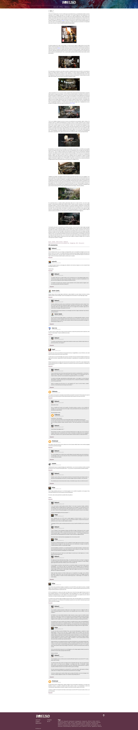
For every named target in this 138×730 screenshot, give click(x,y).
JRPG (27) (90, 721)
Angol (53, 349)
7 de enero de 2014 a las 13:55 (56, 329)
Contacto (73, 7)
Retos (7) (65, 723)
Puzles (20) (98, 722)
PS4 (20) (79, 722)
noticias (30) (60, 726)
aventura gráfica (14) (66, 725)
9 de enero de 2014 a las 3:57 (56, 392)
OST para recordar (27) (62, 722)
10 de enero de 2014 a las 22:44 (59, 402)
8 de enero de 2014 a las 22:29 (56, 350)
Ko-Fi (78, 7)
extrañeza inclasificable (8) (85, 725)
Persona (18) (93, 722)
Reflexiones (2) (60, 723)
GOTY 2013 (72, 103)
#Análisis (53, 241)
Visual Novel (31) (95, 723)
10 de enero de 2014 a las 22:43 (59, 339)
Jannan (63, 20)
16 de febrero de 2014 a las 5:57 (59, 516)
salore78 (54, 261)
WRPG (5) (60, 725)
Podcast (82, 7)
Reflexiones (67, 7)
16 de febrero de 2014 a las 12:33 (59, 528)
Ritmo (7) (70, 723)
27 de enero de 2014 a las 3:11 (56, 442)
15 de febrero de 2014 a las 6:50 (56, 488)
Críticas (61, 7)
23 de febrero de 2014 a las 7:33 (59, 540)
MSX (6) (93, 721)
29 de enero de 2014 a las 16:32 (56, 464)
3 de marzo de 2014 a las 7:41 (59, 628)
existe (59, 47)
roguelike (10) (94, 726)
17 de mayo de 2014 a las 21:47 (56, 682)
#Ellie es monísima (59, 241)
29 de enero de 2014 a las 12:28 (59, 452)
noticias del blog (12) (67, 726)
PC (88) (68, 722)
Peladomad (55, 441)
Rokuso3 (54, 248)
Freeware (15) (84, 721)
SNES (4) (73, 723)
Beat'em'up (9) (71, 721)
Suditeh (54, 463)
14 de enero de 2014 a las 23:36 (59, 416)
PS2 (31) (72, 722)
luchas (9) (99, 725)
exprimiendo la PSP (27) (75, 725)
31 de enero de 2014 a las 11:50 (59, 474)
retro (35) (89, 726)
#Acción (49, 241)
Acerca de (56, 7)
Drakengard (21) (78, 721)
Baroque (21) (66, 721)
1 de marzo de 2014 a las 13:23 (59, 607)
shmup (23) (99, 726)
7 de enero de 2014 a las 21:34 (59, 315)
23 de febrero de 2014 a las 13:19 (59, 557)
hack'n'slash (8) (93, 725)
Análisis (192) (60, 721)
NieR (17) (98, 721)
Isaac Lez (54, 328)
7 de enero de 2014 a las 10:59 (59, 301)
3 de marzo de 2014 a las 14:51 (59, 656)
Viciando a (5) (88, 723)
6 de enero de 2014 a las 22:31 (56, 249)
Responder (50, 257)
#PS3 (77, 243)
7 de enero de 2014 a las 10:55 (59, 275)
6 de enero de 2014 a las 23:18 (56, 262)
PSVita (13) (88, 722)
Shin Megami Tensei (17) (80, 723)
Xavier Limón (55, 290)
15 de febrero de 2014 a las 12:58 (59, 503)
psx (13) (79, 726)
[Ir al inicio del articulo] (104, 715)
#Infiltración (66, 241)
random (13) (84, 726)
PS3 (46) (76, 722)
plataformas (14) (75, 726)
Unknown (54, 391)
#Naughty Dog (72, 243)
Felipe (53, 487)
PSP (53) (83, 722)
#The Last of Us (81, 243)
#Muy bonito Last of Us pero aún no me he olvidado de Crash (58, 243)
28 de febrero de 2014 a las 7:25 (56, 584)
